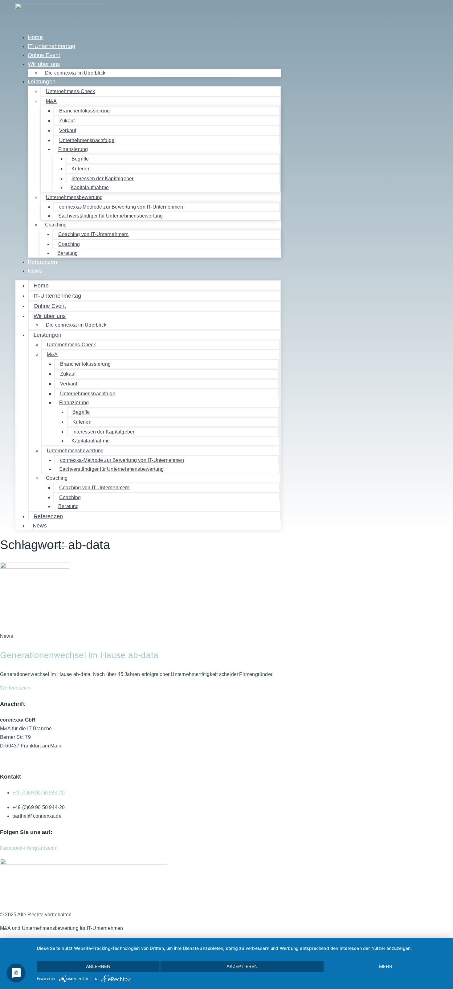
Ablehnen (98, 966)
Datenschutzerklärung (39, 760)
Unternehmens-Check (70, 91)
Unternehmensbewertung (74, 197)
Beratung (67, 253)
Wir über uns (44, 64)
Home (41, 286)
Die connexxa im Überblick (75, 72)
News (35, 271)
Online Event (50, 306)
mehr (385, 966)
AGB (5, 760)
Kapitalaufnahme (90, 187)
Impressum (80, 760)
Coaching (56, 224)
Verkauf (67, 130)
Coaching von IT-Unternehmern (93, 234)
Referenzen (42, 262)
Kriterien (81, 168)
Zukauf (67, 120)
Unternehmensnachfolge (86, 140)
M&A (51, 101)
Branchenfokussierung (84, 110)
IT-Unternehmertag (57, 296)
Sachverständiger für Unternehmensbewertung (110, 215)
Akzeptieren (242, 966)
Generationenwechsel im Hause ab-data (79, 655)
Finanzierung (73, 149)
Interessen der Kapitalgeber (102, 178)
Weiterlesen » (15, 687)
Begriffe (80, 158)
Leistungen (41, 82)
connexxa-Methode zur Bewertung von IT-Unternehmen (121, 207)
